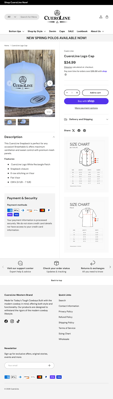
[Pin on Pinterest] (84, 130)
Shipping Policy (66, 322)
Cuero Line (69, 51)
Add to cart (95, 92)
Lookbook (82, 31)
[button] (107, 17)
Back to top (56, 280)
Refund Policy (65, 317)
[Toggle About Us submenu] (103, 31)
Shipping (68, 67)
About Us (96, 31)
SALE (71, 31)
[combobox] (21, 17)
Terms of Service (67, 328)
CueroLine (15, 389)
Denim (52, 31)
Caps (62, 31)
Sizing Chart (65, 333)
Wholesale (64, 339)
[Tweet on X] (73, 130)
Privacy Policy (66, 311)
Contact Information (69, 306)
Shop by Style (35, 31)
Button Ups (15, 31)
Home (6, 45)
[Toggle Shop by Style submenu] (44, 31)
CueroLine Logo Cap (19, 45)
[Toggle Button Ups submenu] (23, 31)
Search (62, 300)
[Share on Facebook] (79, 130)
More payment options (86, 108)
